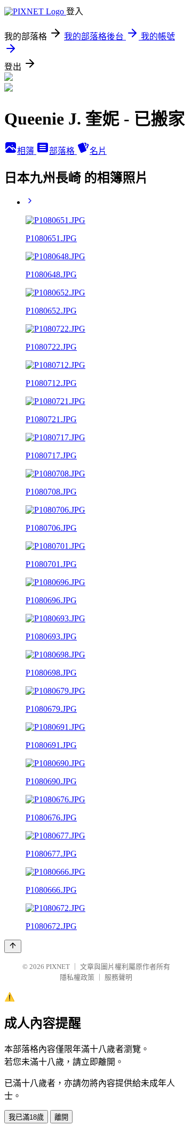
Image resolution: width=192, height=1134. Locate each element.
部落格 (63, 150)
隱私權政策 (77, 977)
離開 (61, 1117)
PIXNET (58, 967)
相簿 (26, 150)
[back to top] (12, 946)
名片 (98, 150)
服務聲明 (118, 977)
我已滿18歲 (26, 1117)
